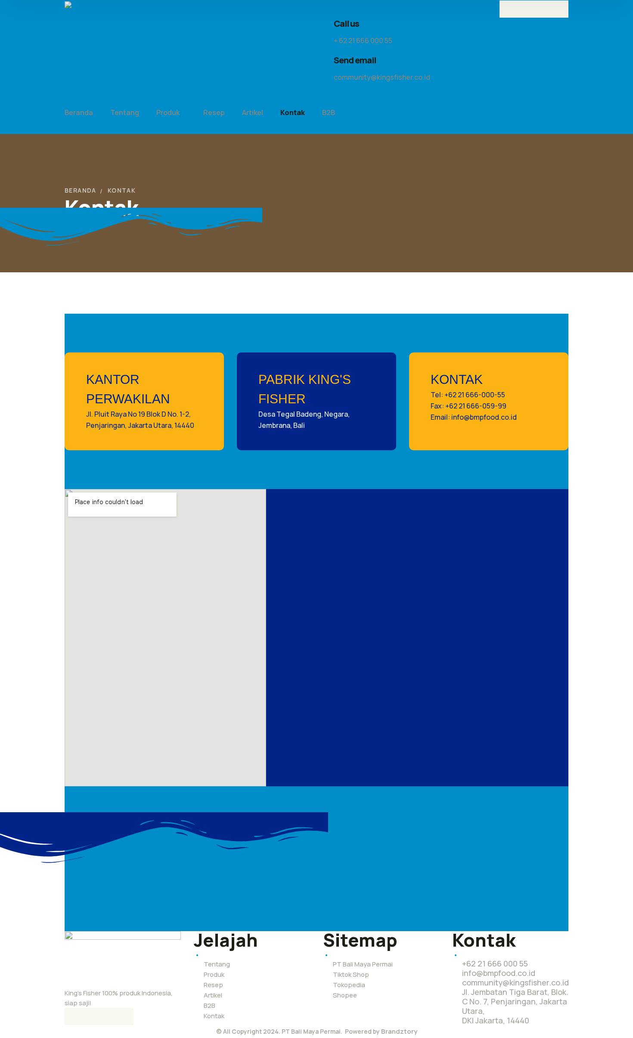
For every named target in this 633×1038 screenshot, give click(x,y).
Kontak (214, 1015)
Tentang (217, 964)
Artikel (213, 995)
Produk (214, 974)
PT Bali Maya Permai (363, 964)
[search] (328, 96)
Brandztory (399, 1031)
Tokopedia (349, 984)
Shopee (345, 995)
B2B (209, 1005)
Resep (213, 984)
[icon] (508, 9)
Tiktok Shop (351, 974)
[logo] (87, 5)
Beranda (80, 190)
